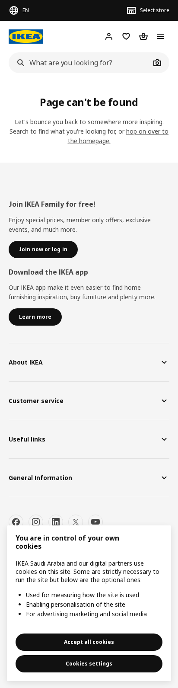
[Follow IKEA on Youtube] (95, 522)
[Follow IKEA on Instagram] (36, 522)
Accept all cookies (89, 642)
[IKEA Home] (26, 36)
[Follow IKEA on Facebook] (16, 522)
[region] (89, 603)
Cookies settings (89, 663)
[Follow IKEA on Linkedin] (55, 522)
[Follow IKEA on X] (75, 522)
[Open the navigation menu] (160, 36)
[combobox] (79, 62)
